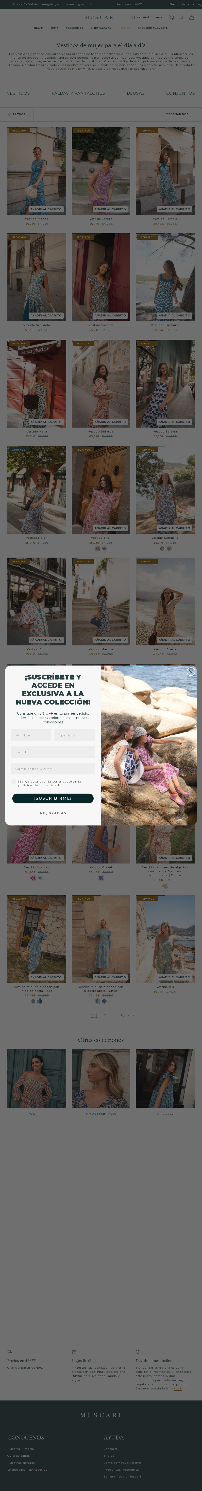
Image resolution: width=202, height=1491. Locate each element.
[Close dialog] (191, 671)
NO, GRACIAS (53, 813)
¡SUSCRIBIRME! (53, 798)
